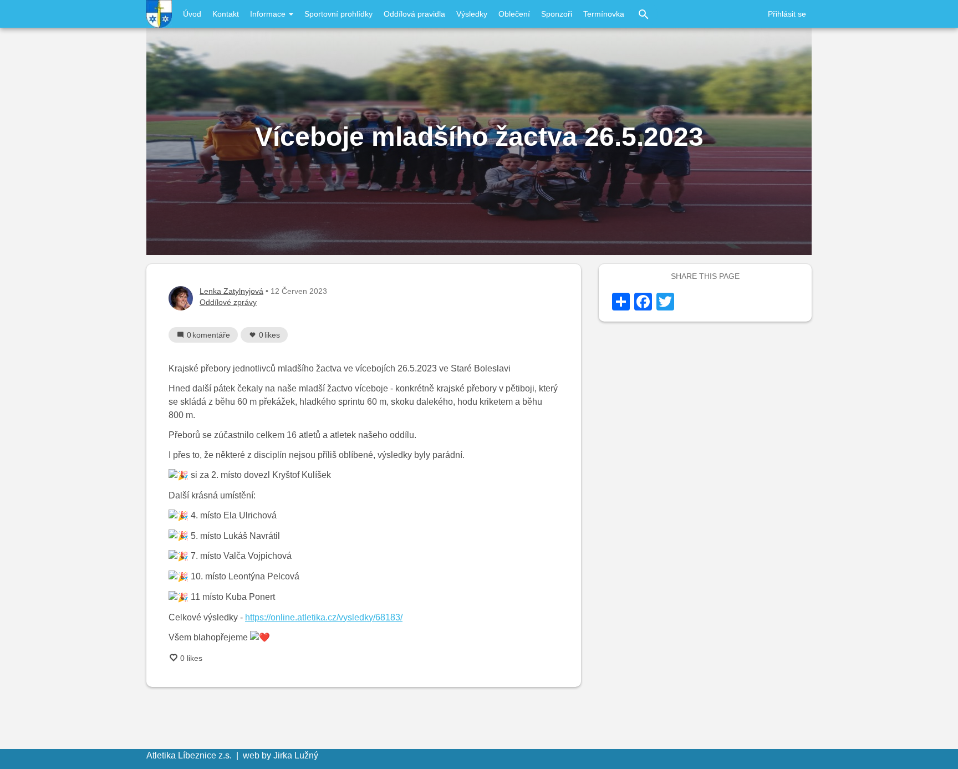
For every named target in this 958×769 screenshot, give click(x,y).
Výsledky (471, 13)
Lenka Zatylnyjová (231, 291)
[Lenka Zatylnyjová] (181, 298)
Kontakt (225, 13)
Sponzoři (556, 13)
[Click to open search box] (644, 14)
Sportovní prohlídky (338, 13)
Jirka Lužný (295, 755)
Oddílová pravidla (414, 13)
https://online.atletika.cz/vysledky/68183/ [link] (323, 617)
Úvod (192, 13)
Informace (269, 13)
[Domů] (159, 14)
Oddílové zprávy (228, 302)
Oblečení (514, 13)
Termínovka (603, 13)
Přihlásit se (787, 13)
